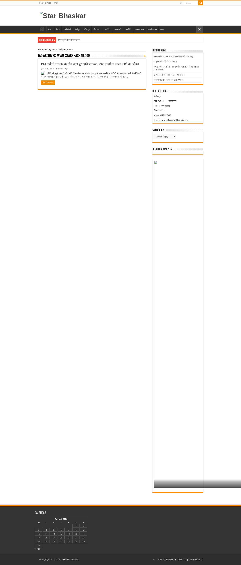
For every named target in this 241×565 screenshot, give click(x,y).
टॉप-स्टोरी (117, 29)
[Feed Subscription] (145, 56)
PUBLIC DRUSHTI (178, 559)
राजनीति (128, 29)
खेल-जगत (97, 29)
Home (43, 49)
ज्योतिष (107, 29)
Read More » (48, 82)
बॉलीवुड (77, 29)
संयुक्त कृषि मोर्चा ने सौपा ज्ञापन (69, 40)
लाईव (56, 3)
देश (49, 29)
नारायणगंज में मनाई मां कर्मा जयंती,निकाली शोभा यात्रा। (174, 56)
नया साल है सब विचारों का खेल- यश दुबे (168, 80)
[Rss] (181, 3)
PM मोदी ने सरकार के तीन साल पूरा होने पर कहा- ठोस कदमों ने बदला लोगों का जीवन (90, 64)
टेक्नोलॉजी (67, 29)
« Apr (37, 549)
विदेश (58, 29)
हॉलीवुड (87, 29)
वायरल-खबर (139, 29)
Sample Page (45, 3)
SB (202, 559)
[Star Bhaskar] (63, 15)
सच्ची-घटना (152, 29)
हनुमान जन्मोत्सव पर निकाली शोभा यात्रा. (169, 75)
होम (42, 29)
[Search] (200, 2)
